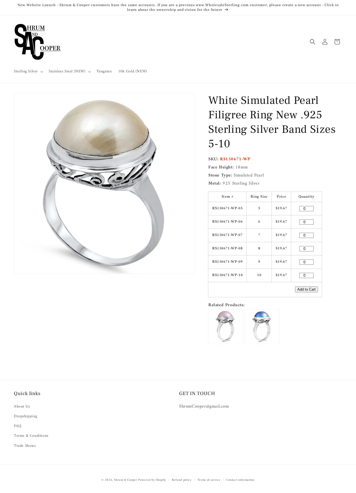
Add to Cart (306, 289)
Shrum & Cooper (125, 480)
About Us (22, 406)
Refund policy (182, 480)
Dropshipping (25, 416)
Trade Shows (25, 445)
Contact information (240, 480)
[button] (28, 71)
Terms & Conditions (31, 435)
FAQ (17, 426)
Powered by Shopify (152, 480)
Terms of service (209, 480)
